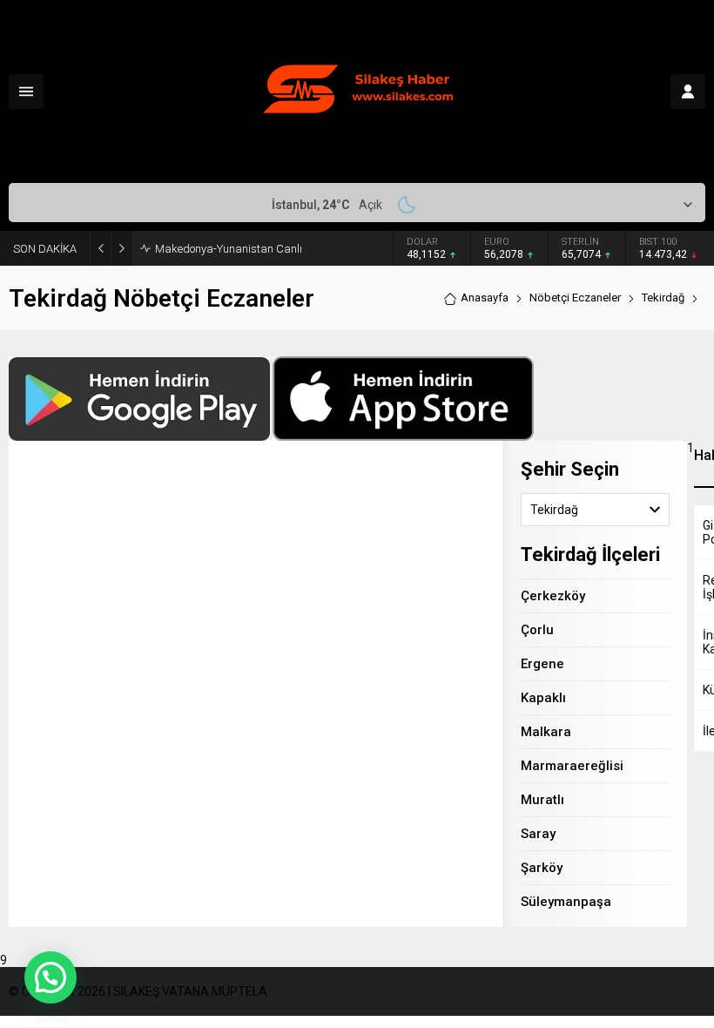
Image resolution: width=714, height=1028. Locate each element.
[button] (50, 977)
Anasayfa (485, 297)
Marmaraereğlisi (572, 766)
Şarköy (541, 868)
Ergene (542, 664)
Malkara (546, 732)
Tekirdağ (663, 297)
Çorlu (537, 630)
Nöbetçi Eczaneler (575, 297)
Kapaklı (543, 698)
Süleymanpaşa (566, 902)
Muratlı (542, 800)
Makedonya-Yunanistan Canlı (228, 248)
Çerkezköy (553, 596)
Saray (538, 834)
